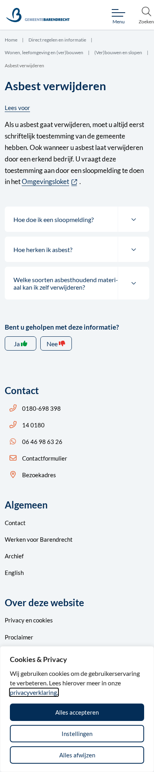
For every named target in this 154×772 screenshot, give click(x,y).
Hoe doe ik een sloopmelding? (53, 219)
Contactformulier (44, 458)
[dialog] (77, 709)
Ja (17, 343)
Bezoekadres (39, 474)
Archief (14, 556)
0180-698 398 (41, 408)
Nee (52, 343)
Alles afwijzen (77, 755)
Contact (15, 522)
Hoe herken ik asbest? (42, 249)
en (29, 620)
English (14, 572)
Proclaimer (19, 637)
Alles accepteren (77, 712)
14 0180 (33, 425)
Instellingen (77, 733)
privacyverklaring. (34, 692)
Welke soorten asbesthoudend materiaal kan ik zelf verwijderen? (65, 283)
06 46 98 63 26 (42, 441)
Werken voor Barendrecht (39, 539)
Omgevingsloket (50, 181)
